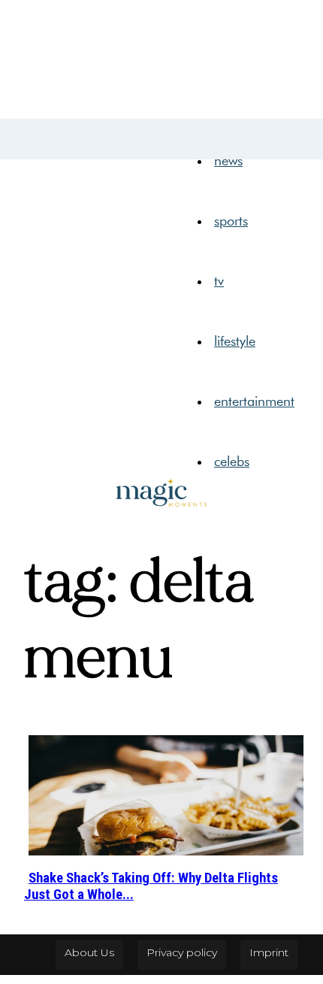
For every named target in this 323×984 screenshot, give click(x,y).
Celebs (231, 461)
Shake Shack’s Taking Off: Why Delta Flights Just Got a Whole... (151, 886)
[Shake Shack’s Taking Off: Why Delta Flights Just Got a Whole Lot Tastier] (166, 794)
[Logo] (37, 131)
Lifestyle (234, 341)
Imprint (268, 952)
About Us (89, 952)
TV (219, 281)
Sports (231, 221)
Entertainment (254, 401)
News (228, 161)
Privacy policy (181, 952)
